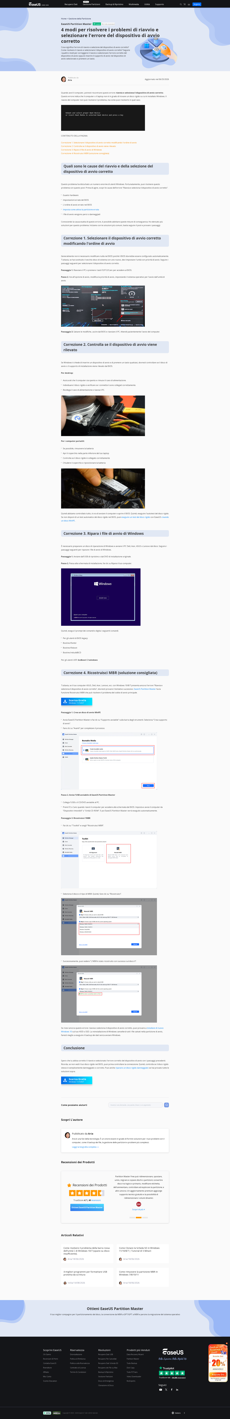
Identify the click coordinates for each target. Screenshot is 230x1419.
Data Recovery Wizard (135, 1354)
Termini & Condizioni (78, 1372)
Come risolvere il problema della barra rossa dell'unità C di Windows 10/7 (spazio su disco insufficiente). (86, 1251)
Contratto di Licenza (78, 1368)
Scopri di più (137, 1209)
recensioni (96, 1200)
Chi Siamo (47, 1354)
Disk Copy (130, 1368)
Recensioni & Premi (50, 1359)
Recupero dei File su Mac (108, 1368)
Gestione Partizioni (91, 4)
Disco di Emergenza (106, 1381)
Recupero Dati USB (105, 1354)
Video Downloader (134, 1376)
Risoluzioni (104, 1350)
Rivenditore (47, 1368)
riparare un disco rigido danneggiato (132, 1067)
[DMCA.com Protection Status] (57, 1413)
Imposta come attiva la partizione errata (81, 209)
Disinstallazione (76, 1354)
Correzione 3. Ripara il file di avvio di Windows (81, 149)
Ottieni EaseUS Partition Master (87, 1208)
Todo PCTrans (132, 1372)
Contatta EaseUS (49, 1363)
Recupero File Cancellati (107, 1359)
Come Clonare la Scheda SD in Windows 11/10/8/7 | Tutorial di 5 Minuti (139, 1249)
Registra (197, 4)
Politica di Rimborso (78, 1359)
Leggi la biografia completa (84, 1147)
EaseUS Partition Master (145, 689)
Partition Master (133, 1359)
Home (63, 18)
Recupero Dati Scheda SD (108, 1363)
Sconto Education (50, 1381)
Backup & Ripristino (114, 4)
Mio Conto (47, 1376)
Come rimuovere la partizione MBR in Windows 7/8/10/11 (138, 1273)
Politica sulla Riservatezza (80, 1363)
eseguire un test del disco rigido (135, 517)
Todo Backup (132, 1363)
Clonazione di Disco (106, 1385)
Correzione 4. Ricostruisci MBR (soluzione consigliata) (85, 153)
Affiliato (46, 1372)
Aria (70, 80)
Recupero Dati (71, 4)
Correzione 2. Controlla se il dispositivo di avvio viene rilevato (88, 146)
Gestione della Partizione (80, 18)
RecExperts (131, 1381)
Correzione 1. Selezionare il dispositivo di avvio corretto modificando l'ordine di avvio (99, 142)
